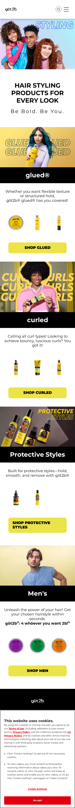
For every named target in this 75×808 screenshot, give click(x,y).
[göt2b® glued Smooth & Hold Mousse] (37, 499)
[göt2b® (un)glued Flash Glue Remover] (16, 499)
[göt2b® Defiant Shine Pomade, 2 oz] (59, 647)
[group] (37, 224)
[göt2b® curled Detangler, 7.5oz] (59, 369)
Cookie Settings (37, 789)
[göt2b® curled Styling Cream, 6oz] (37, 369)
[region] (37, 759)
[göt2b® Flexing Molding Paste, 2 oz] (16, 647)
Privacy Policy (21, 732)
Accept (37, 800)
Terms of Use (16, 728)
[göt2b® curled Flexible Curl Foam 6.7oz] (16, 369)
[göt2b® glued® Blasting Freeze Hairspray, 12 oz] (37, 224)
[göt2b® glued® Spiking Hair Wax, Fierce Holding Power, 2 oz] (16, 224)
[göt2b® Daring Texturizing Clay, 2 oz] (37, 647)
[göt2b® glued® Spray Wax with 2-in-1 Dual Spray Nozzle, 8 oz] (59, 224)
